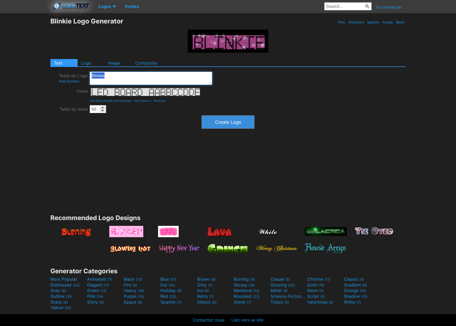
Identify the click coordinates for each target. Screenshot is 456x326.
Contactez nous (208, 320)
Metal (279, 290)
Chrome (318, 279)
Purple (387, 22)
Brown (206, 279)
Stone (242, 302)
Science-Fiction (288, 296)
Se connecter (389, 7)
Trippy (279, 302)
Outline (61, 296)
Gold (315, 285)
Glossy (244, 285)
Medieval (246, 290)
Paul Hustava (142, 100)
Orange (355, 290)
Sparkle (373, 22)
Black (400, 22)
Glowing (282, 285)
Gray (58, 290)
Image (114, 63)
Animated (356, 22)
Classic (354, 279)
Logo (86, 63)
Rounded (247, 296)
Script (316, 296)
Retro (205, 296)
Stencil (207, 302)
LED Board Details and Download (110, 100)
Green (97, 290)
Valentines (320, 302)
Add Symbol (69, 81)
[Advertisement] (25, 96)
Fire (130, 285)
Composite (146, 63)
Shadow (356, 296)
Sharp (59, 302)
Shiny (95, 302)
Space (133, 302)
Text (58, 63)
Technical (159, 100)
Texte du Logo (73, 78)
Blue (168, 279)
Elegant (98, 285)
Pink (341, 22)
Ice (203, 290)
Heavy (134, 290)
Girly (204, 285)
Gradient (355, 285)
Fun (167, 285)
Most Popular (63, 279)
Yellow (60, 307)
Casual (280, 279)
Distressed (65, 285)
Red (168, 296)
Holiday (171, 290)
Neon (315, 290)
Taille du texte (74, 109)
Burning (244, 279)
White (352, 302)
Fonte (82, 91)
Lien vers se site (247, 320)
